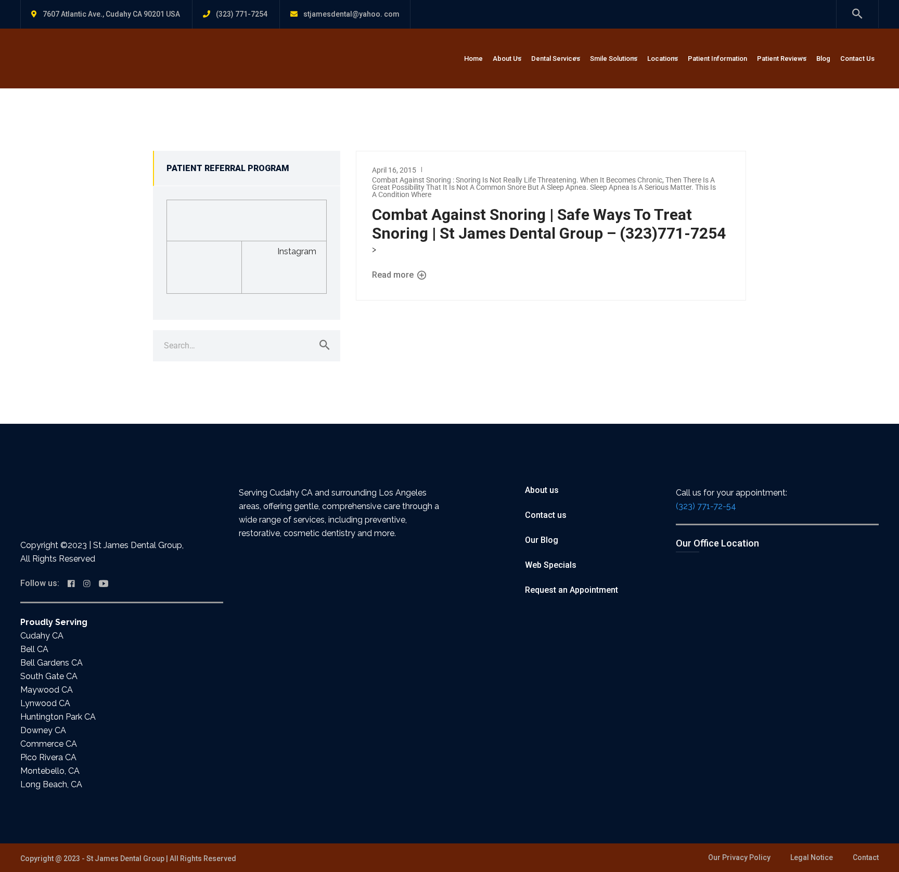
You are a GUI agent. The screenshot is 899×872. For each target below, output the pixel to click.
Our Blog (541, 540)
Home (473, 58)
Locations (662, 58)
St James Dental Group (125, 858)
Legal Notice (811, 857)
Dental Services (555, 58)
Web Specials (550, 565)
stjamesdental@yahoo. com (351, 14)
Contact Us (857, 58)
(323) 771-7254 (241, 14)
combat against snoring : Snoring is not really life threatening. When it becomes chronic (517, 180)
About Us (507, 58)
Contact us (546, 515)
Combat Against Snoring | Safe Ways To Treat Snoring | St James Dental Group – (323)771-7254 (549, 223)
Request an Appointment (571, 590)
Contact (866, 857)
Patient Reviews (781, 58)
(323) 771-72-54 (706, 506)
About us (542, 490)
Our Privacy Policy (739, 857)
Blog (823, 58)
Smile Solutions (613, 58)
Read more (394, 275)
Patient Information (717, 58)
